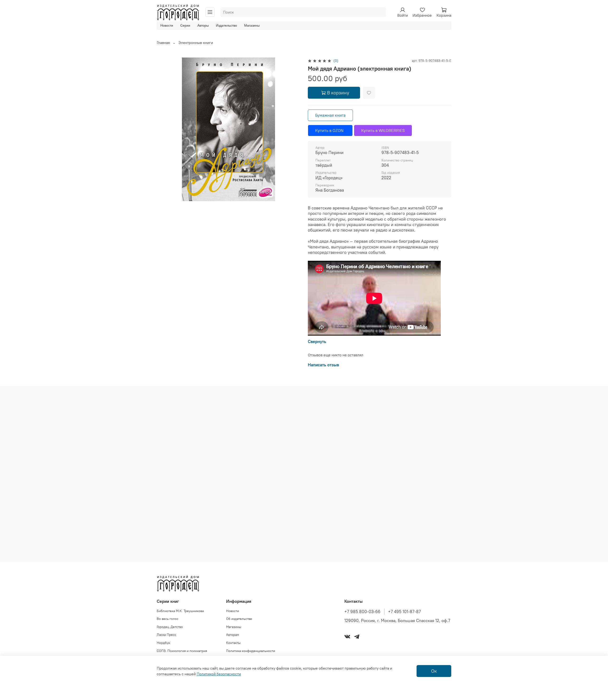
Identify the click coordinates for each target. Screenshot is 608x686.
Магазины (252, 25)
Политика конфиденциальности (250, 651)
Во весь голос (167, 619)
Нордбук (163, 643)
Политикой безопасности (219, 674)
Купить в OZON (330, 130)
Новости (166, 25)
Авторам (232, 635)
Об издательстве (239, 619)
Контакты (233, 643)
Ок (434, 671)
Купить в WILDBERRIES (383, 130)
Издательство (226, 25)
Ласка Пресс (166, 635)
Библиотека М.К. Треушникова (180, 611)
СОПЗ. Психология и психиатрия (182, 651)
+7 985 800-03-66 (362, 611)
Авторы (203, 25)
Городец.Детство (170, 627)
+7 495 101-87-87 (404, 611)
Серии (185, 25)
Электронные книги (195, 42)
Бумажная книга (330, 115)
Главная (163, 42)
